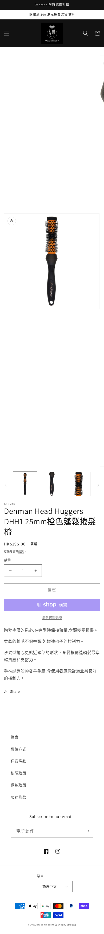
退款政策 (18, 785)
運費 (21, 551)
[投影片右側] (98, 485)
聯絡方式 (18, 749)
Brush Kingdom (45, 924)
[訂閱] (87, 831)
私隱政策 (18, 773)
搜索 (14, 737)
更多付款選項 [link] (52, 617)
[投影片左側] (6, 485)
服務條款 (18, 797)
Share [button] (15, 691)
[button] (7, 33)
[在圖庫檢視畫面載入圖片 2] (52, 484)
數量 (7, 560)
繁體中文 (49, 886)
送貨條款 (18, 761)
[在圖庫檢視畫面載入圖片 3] (79, 484)
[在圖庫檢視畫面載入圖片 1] (25, 484)
